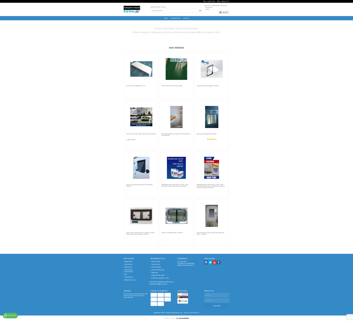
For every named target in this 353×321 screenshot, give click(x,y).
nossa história (129, 271)
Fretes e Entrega (156, 267)
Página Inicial (128, 261)
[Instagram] (206, 262)
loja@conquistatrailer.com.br (185, 265)
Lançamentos (175, 18)
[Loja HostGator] (182, 318)
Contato (207, 9)
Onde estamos (129, 277)
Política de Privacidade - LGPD (160, 278)
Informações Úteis (158, 259)
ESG (126, 274)
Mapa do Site (128, 267)
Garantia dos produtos (158, 270)
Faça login (163, 7)
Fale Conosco (208, 7)
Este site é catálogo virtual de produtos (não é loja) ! (162, 283)
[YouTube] (214, 262)
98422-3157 (224, 1)
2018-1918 (210, 1)
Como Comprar (156, 261)
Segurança (155, 272)
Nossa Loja (224, 5)
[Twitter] (210, 262)
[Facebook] (218, 262)
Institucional (129, 259)
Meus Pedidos (216, 5)
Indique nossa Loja (130, 280)
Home (166, 18)
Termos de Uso (156, 264)
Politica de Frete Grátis (158, 275)
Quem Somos (207, 5)
